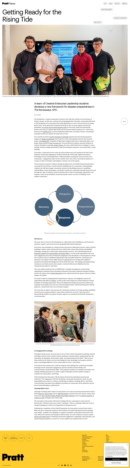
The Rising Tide (44, 141)
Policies (107, 440)
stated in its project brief (41, 416)
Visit (29, 438)
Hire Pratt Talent (85, 451)
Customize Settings (116, 462)
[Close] (127, 444)
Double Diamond (55, 273)
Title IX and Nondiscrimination (88, 446)
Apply (110, 3)
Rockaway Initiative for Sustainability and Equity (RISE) (51, 253)
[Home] (13, 457)
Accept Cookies (116, 459)
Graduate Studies (85, 440)
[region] (116, 455)
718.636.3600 (84, 460)
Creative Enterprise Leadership (59, 137)
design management (48, 139)
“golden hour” (47, 131)
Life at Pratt (84, 443)
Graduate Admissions (86, 437)
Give (105, 3)
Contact (21, 438)
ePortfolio (108, 436)
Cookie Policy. (110, 456)
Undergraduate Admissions (87, 436)
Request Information (13, 438)
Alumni (83, 447)
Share (124, 121)
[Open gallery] (65, 60)
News (12, 3)
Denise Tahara (58, 145)
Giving (83, 448)
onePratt (107, 439)
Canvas (107, 437)
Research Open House (45, 394)
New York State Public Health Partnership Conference (58, 396)
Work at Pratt (84, 450)
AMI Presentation (62, 394)
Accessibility (84, 444)
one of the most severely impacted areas (54, 127)
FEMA (54, 280)
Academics (84, 439)
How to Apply (6, 438)
